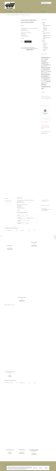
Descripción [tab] (6, 198)
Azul (50, 57)
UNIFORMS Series (45, 47)
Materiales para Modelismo (14, 14)
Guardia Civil (49, 71)
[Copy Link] (33, 49)
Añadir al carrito (28, 41)
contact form (45, 210)
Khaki (42, 76)
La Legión (45, 76)
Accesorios (9, 14)
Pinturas (43, 41)
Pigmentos (31, 48)
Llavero (48, 76)
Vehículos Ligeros (45, 86)
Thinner (37, 48)
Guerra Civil (43, 72)
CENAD (47, 62)
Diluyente (28, 48)
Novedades (43, 22)
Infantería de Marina (45, 74)
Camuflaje (46, 59)
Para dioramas (45, 28)
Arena (48, 57)
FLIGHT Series (45, 44)
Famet (42, 69)
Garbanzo (45, 71)
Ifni (46, 72)
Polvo (46, 80)
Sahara (47, 81)
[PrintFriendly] (32, 49)
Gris (46, 71)
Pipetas (34, 48)
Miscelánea (42, 77)
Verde (42, 88)
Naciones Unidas (46, 77)
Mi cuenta (21, 11)
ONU (50, 77)
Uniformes (43, 84)
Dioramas (46, 64)
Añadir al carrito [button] (22, 300)
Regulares (45, 81)
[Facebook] (26, 49)
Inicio (6, 14)
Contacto (16, 11)
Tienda (6, 11)
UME (46, 83)
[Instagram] (27, 49)
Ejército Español (45, 68)
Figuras (43, 31)
